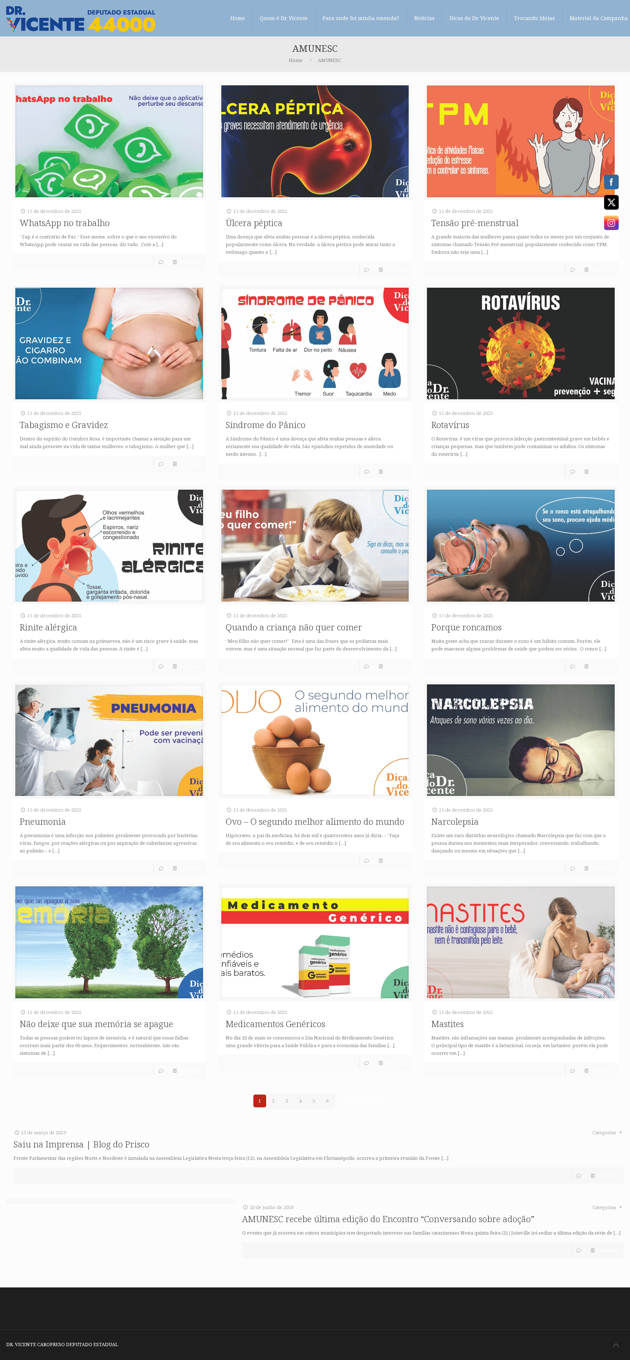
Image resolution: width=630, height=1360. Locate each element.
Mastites (447, 1024)
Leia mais (190, 262)
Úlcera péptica (254, 223)
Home (296, 60)
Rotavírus (450, 425)
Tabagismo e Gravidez (64, 425)
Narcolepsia (455, 821)
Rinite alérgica (48, 627)
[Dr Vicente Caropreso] (80, 18)
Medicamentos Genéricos (275, 1024)
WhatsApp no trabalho (65, 223)
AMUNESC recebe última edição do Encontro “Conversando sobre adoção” (388, 1219)
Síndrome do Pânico (266, 425)
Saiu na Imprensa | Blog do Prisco (81, 1144)
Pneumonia (43, 821)
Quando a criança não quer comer (294, 627)
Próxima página (364, 1100)
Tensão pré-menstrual (474, 223)
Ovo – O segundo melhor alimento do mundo (315, 821)
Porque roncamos (466, 627)
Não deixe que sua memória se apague (96, 1024)
